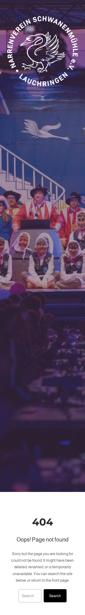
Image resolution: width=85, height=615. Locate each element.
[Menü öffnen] (42, 98)
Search (55, 596)
